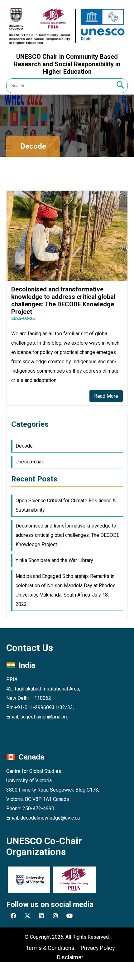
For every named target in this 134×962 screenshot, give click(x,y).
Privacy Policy (98, 948)
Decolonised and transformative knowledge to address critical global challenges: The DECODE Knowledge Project (67, 535)
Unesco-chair (30, 462)
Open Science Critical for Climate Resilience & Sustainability (66, 505)
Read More (106, 396)
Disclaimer (70, 957)
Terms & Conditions (50, 948)
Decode (24, 446)
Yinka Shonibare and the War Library (54, 560)
